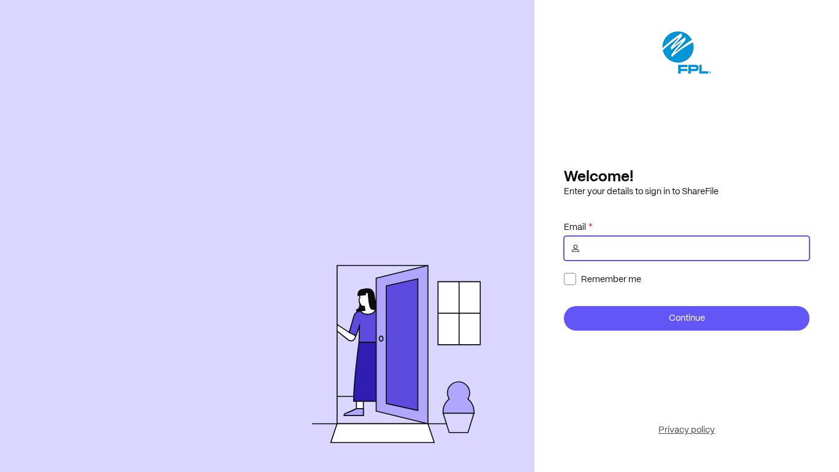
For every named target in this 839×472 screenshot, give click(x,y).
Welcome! (598, 175)
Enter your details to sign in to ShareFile (641, 191)
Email (575, 226)
